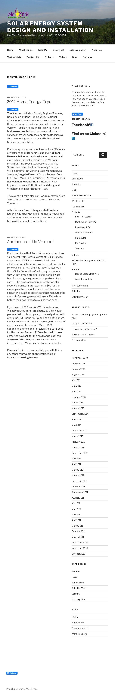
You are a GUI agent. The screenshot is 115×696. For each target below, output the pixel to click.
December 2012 (80, 453)
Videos (63, 57)
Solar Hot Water (83, 216)
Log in (75, 617)
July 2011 (76, 503)
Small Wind (80, 237)
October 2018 (78, 363)
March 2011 (77, 525)
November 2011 (79, 481)
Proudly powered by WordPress (22, 689)
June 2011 (76, 509)
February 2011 (78, 531)
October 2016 (78, 369)
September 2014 (80, 414)
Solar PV (42, 50)
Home (10, 50)
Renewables (78, 582)
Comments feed (80, 628)
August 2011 (78, 497)
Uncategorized (79, 599)
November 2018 (80, 358)
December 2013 (80, 430)
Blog (74, 57)
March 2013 (77, 436)
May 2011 (76, 514)
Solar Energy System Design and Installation (50, 27)
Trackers (79, 248)
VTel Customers (80, 285)
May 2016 (76, 386)
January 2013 (78, 447)
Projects (49, 57)
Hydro (74, 577)
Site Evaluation (78, 50)
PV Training (80, 243)
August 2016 (78, 374)
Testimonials (14, 57)
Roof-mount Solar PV (85, 222)
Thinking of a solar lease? (84, 329)
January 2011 (78, 537)
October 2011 (78, 486)
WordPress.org (79, 634)
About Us (97, 50)
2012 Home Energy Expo (29, 101)
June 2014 (76, 419)
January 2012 (78, 475)
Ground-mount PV (84, 232)
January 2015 (78, 408)
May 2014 (76, 425)
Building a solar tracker (83, 334)
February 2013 (79, 442)
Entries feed (78, 622)
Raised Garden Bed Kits (87, 274)
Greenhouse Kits (83, 279)
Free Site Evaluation (81, 195)
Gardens (87, 57)
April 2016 (76, 391)
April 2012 (76, 464)
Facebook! (81, 125)
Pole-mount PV (82, 227)
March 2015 (77, 402)
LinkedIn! (98, 134)
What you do (26, 50)
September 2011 (80, 492)
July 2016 (76, 380)
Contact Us (33, 57)
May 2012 (76, 458)
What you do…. (79, 201)
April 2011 (76, 520)
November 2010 (80, 548)
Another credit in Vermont (30, 241)
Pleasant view (79, 340)
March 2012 (77, 469)
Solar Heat (58, 50)
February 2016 (79, 397)
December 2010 (80, 542)
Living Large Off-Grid (82, 323)
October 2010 (79, 553)
